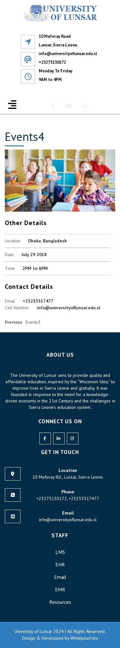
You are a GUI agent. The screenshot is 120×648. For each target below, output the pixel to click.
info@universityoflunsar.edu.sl (68, 53)
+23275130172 (52, 62)
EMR (60, 589)
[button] (12, 105)
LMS (60, 552)
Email (60, 577)
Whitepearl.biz (83, 638)
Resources (60, 602)
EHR (60, 564)
